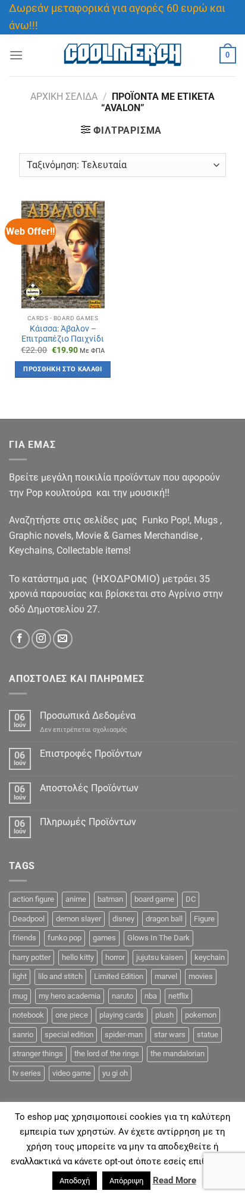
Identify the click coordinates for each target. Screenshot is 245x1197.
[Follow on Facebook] (20, 639)
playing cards (121, 1014)
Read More (174, 1180)
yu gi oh (115, 1073)
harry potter (31, 957)
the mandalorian (177, 1053)
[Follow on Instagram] (41, 639)
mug (19, 995)
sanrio (22, 1034)
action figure (33, 899)
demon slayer (78, 918)
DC (191, 899)
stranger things (37, 1053)
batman (110, 899)
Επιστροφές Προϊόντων (91, 753)
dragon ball (164, 918)
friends (24, 937)
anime (75, 899)
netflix (178, 995)
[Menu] (16, 55)
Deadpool (28, 918)
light (19, 976)
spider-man (124, 1034)
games (104, 937)
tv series (26, 1073)
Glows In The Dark (158, 937)
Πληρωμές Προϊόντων (88, 822)
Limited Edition (118, 976)
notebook (28, 1014)
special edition (69, 1034)
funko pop (64, 937)
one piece (71, 1014)
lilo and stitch (60, 976)
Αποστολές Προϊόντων (89, 788)
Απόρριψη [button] (126, 1180)
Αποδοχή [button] (74, 1180)
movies (201, 976)
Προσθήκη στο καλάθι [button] (62, 369)
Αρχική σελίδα (64, 96)
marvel (166, 976)
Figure (204, 918)
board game (154, 899)
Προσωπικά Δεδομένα (88, 715)
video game (71, 1073)
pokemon (200, 1014)
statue (207, 1034)
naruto (122, 995)
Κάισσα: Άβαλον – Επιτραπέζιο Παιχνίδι (62, 334)
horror (115, 957)
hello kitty (78, 957)
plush (164, 1014)
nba (151, 995)
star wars (170, 1034)
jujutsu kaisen (159, 957)
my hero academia (69, 995)
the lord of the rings (106, 1053)
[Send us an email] (63, 639)
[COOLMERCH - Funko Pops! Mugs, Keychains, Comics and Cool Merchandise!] (122, 55)
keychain (209, 957)
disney (123, 918)
